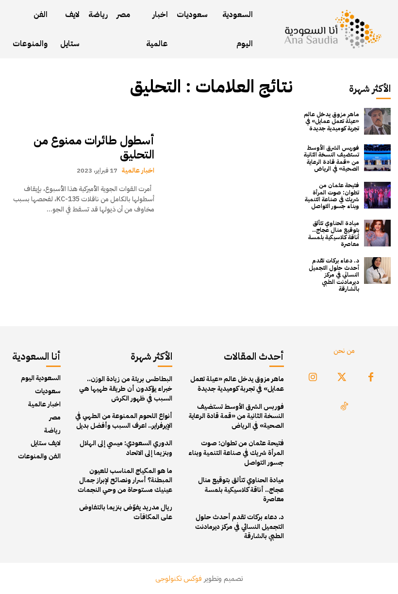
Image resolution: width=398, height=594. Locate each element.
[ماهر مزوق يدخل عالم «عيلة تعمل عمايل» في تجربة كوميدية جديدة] (377, 121)
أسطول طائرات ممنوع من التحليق (93, 147)
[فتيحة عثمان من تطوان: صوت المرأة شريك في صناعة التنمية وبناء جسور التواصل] (377, 195)
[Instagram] (312, 378)
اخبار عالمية (138, 170)
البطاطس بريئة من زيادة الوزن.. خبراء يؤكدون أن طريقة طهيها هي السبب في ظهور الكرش (125, 388)
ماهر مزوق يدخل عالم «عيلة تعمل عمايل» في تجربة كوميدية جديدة (331, 121)
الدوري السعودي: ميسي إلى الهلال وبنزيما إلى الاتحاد (126, 448)
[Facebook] (371, 378)
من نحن (344, 351)
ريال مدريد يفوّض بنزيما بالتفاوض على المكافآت (125, 512)
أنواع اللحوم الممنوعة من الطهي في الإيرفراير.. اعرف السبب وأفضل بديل (123, 421)
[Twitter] (342, 378)
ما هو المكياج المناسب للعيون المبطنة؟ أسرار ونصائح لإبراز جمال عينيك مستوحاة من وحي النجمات (125, 480)
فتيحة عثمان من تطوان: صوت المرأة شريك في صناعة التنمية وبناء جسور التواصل (332, 195)
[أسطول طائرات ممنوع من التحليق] (228, 174)
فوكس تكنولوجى (178, 578)
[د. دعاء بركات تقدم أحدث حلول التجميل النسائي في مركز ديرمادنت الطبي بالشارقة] (377, 270)
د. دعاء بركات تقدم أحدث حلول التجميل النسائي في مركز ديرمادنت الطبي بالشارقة (334, 274)
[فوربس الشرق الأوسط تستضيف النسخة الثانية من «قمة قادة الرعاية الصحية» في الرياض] (377, 157)
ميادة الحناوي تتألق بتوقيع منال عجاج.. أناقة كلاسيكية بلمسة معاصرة (333, 233)
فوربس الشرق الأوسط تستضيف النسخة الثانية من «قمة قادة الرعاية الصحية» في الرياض (331, 158)
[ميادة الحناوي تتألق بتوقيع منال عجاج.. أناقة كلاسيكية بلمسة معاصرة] (377, 233)
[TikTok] (344, 407)
